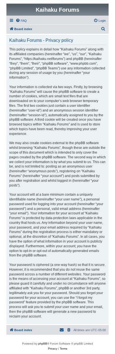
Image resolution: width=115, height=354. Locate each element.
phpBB (42, 343)
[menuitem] (21, 20)
